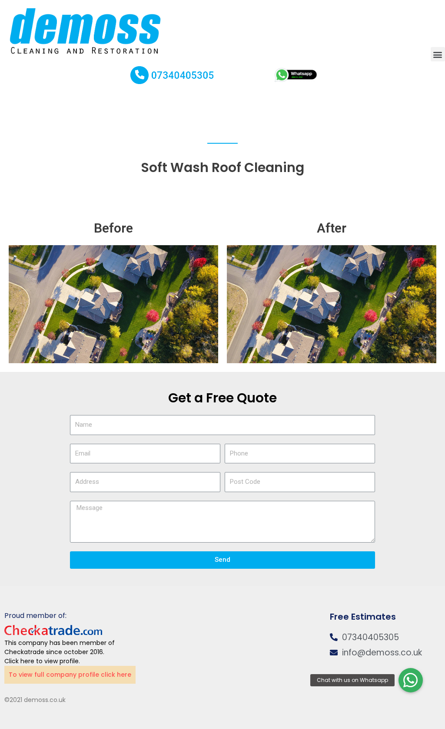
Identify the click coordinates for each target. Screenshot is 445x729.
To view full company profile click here (70, 674)
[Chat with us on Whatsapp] (411, 680)
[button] (438, 54)
